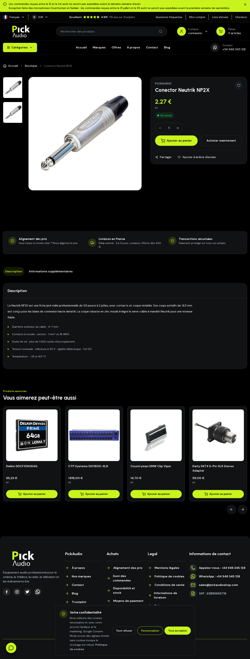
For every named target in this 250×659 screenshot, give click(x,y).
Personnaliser (150, 630)
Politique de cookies (169, 576)
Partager (166, 157)
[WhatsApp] (37, 592)
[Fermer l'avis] (245, 4)
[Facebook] (6, 592)
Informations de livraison (165, 595)
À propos (133, 47)
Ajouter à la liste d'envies (199, 157)
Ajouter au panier (179, 140)
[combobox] (110, 31)
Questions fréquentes (169, 17)
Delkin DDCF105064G (21, 466)
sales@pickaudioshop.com (218, 585)
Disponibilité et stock (124, 590)
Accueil (81, 47)
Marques (99, 47)
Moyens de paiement (128, 601)
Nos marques (81, 576)
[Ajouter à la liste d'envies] (238, 85)
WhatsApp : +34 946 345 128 (219, 576)
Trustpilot (79, 602)
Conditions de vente (169, 585)
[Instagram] (17, 592)
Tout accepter (177, 630)
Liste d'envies (220, 17)
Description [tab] (13, 271)
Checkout (241, 17)
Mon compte (197, 17)
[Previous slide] (231, 509)
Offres (116, 47)
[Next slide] (242, 509)
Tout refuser (124, 630)
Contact (152, 47)
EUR (38, 17)
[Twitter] (27, 592)
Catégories (19, 47)
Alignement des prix (127, 568)
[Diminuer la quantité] (160, 128)
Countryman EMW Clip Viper (150, 466)
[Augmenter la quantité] (178, 128)
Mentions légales (167, 568)
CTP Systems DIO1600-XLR (88, 466)
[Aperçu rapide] (36, 460)
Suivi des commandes (122, 578)
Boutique (31, 66)
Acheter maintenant (221, 140)
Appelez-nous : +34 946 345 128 (222, 568)
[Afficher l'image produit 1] (13, 87)
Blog (167, 47)
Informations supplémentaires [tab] (51, 271)
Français (15, 17)
